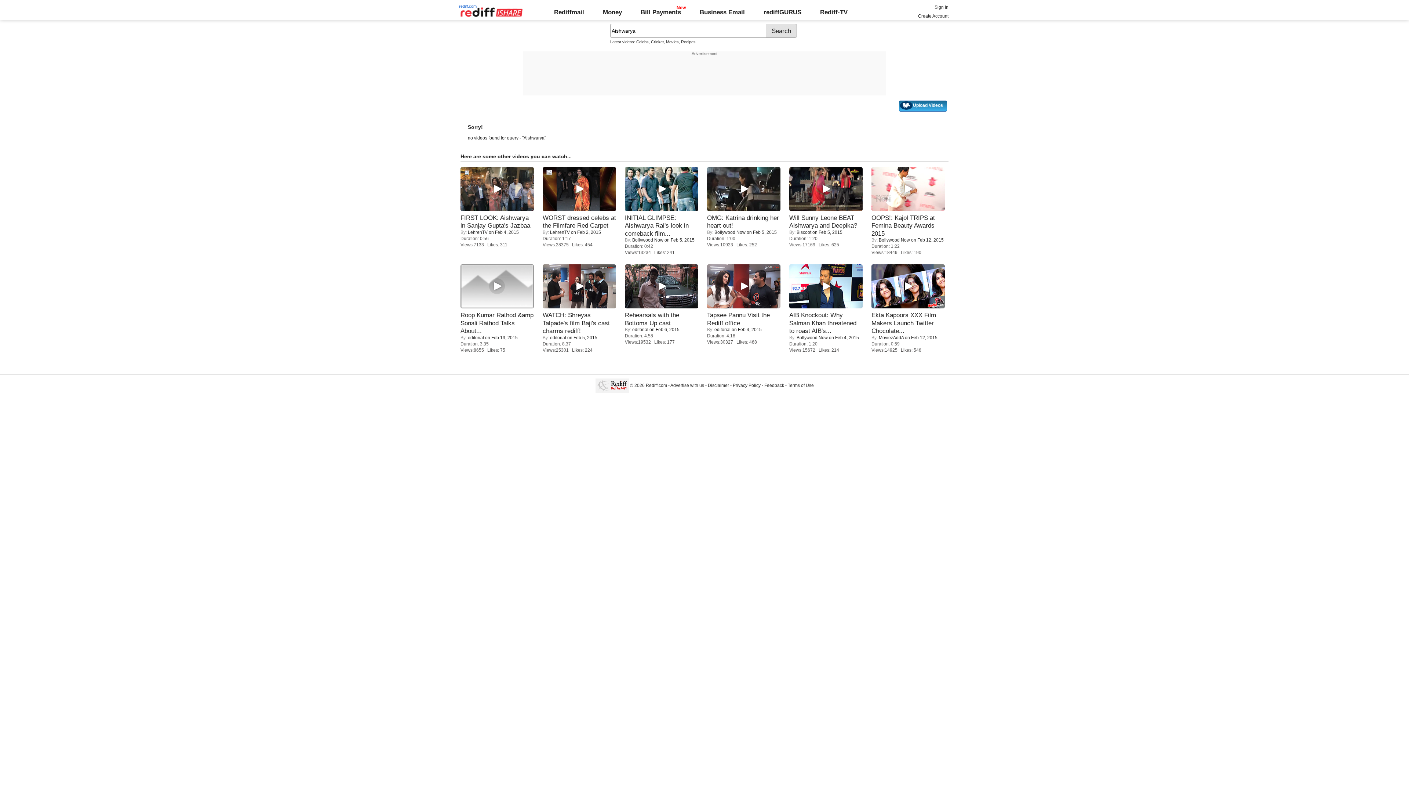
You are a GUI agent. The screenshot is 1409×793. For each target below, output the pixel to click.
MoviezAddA (891, 337)
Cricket (657, 42)
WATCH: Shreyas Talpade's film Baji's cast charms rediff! (576, 323)
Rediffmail (569, 12)
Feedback (774, 385)
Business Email (722, 12)
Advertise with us (687, 385)
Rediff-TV (834, 12)
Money (612, 12)
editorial (476, 337)
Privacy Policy (747, 385)
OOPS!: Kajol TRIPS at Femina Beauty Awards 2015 (903, 225)
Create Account (933, 16)
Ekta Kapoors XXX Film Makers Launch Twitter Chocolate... (903, 323)
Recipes (688, 42)
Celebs (642, 42)
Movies (672, 42)
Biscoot (804, 232)
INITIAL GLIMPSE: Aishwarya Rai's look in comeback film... (657, 225)
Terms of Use (801, 385)
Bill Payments (661, 12)
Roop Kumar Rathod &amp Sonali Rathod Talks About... (497, 323)
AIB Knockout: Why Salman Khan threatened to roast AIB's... (822, 323)
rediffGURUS (782, 12)
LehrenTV (478, 232)
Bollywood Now (647, 240)
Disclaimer (718, 385)
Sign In (942, 7)
